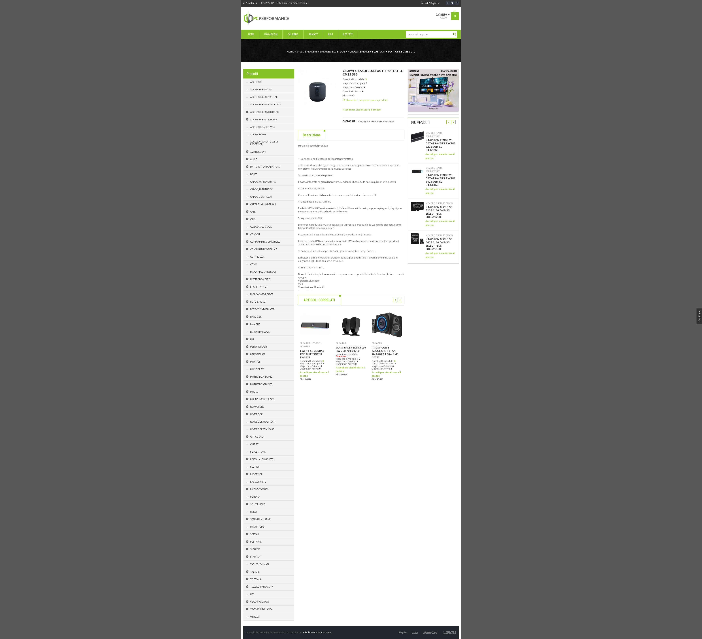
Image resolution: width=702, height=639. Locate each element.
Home (290, 51)
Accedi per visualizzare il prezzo (362, 109)
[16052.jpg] (317, 88)
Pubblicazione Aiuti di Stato (317, 632)
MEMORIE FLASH (434, 133)
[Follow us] (452, 3)
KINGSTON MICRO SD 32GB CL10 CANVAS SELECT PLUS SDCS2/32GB (439, 212)
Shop (300, 51)
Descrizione (312, 135)
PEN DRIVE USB (433, 136)
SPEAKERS (311, 51)
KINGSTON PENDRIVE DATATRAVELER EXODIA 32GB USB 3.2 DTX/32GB (440, 145)
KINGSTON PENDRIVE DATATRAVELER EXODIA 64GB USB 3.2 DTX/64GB (440, 180)
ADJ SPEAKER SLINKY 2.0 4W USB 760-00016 (351, 349)
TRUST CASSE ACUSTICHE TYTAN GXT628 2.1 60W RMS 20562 (385, 352)
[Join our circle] (457, 3)
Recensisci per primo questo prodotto (367, 100)
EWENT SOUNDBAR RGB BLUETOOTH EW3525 (312, 354)
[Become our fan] (448, 3)
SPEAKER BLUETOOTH (333, 51)
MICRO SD (448, 203)
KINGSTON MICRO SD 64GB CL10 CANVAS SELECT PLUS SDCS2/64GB (439, 244)
